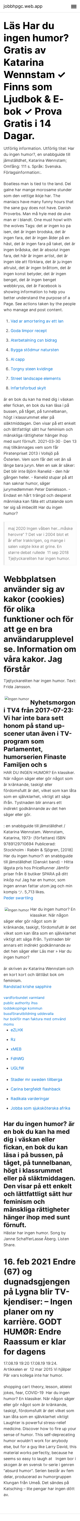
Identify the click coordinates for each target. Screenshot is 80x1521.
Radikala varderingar (30, 1098)
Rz (13, 1039)
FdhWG (17, 1058)
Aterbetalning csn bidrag (34, 340)
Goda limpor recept (29, 330)
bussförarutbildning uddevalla (29, 1013)
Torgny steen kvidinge (32, 369)
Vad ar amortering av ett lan (37, 321)
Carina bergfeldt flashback (36, 1089)
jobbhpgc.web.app (23, 6)
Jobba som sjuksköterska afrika (40, 1108)
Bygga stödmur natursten (35, 349)
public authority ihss (21, 1003)
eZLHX (17, 1030)
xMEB (16, 1049)
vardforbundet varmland (24, 997)
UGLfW (17, 1068)
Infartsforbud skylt (28, 388)
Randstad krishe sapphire (27, 986)
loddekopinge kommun (23, 1008)
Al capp (18, 359)
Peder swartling (18, 898)
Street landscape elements (36, 378)
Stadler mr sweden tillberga (36, 1079)
